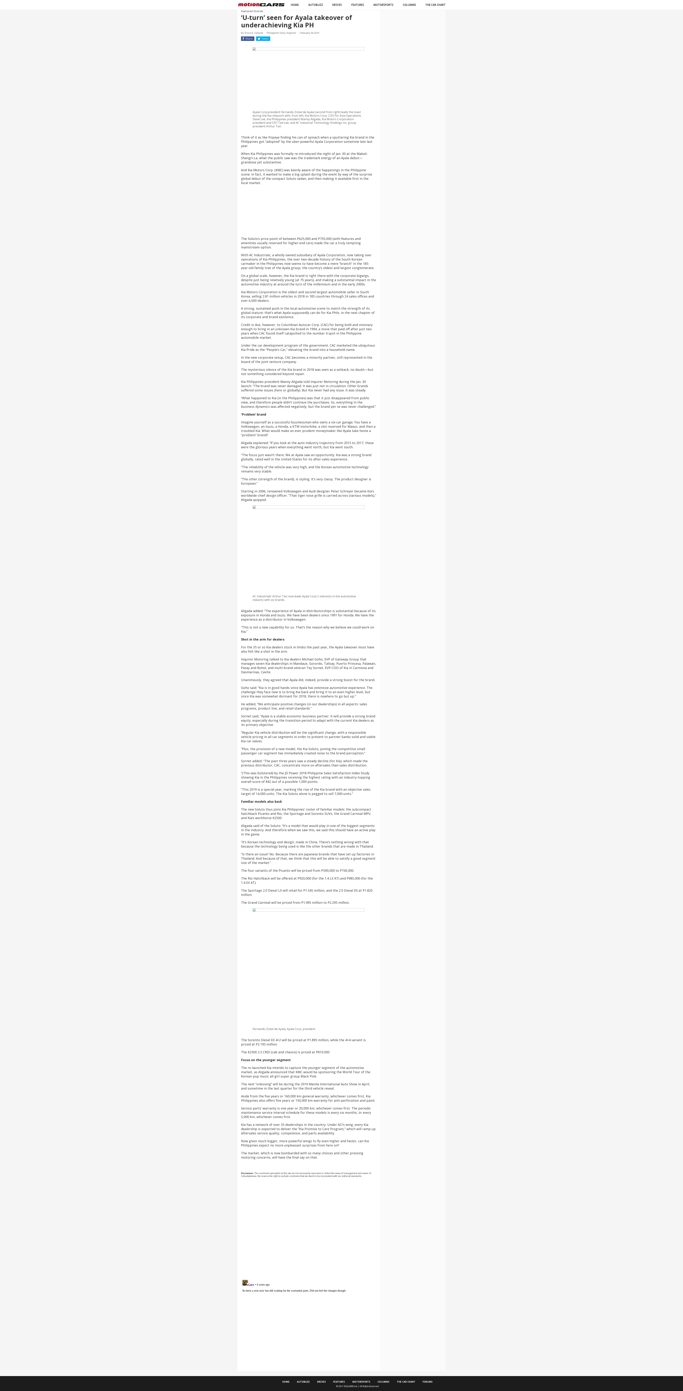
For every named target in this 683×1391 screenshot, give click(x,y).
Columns (409, 5)
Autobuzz (315, 5)
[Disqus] (308, 1228)
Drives (337, 5)
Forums (428, 1382)
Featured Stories (252, 11)
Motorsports (383, 5)
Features (357, 5)
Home (295, 5)
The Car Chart (435, 5)
